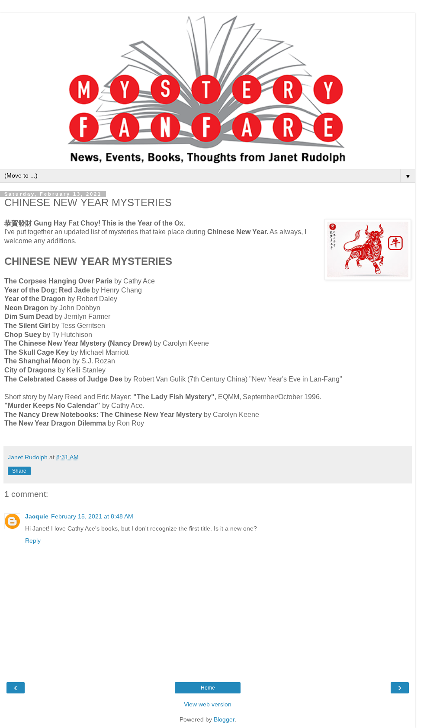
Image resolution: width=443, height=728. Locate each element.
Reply (33, 540)
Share (19, 471)
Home (208, 688)
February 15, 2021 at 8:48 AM (92, 516)
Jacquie (36, 516)
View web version (207, 704)
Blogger (224, 719)
